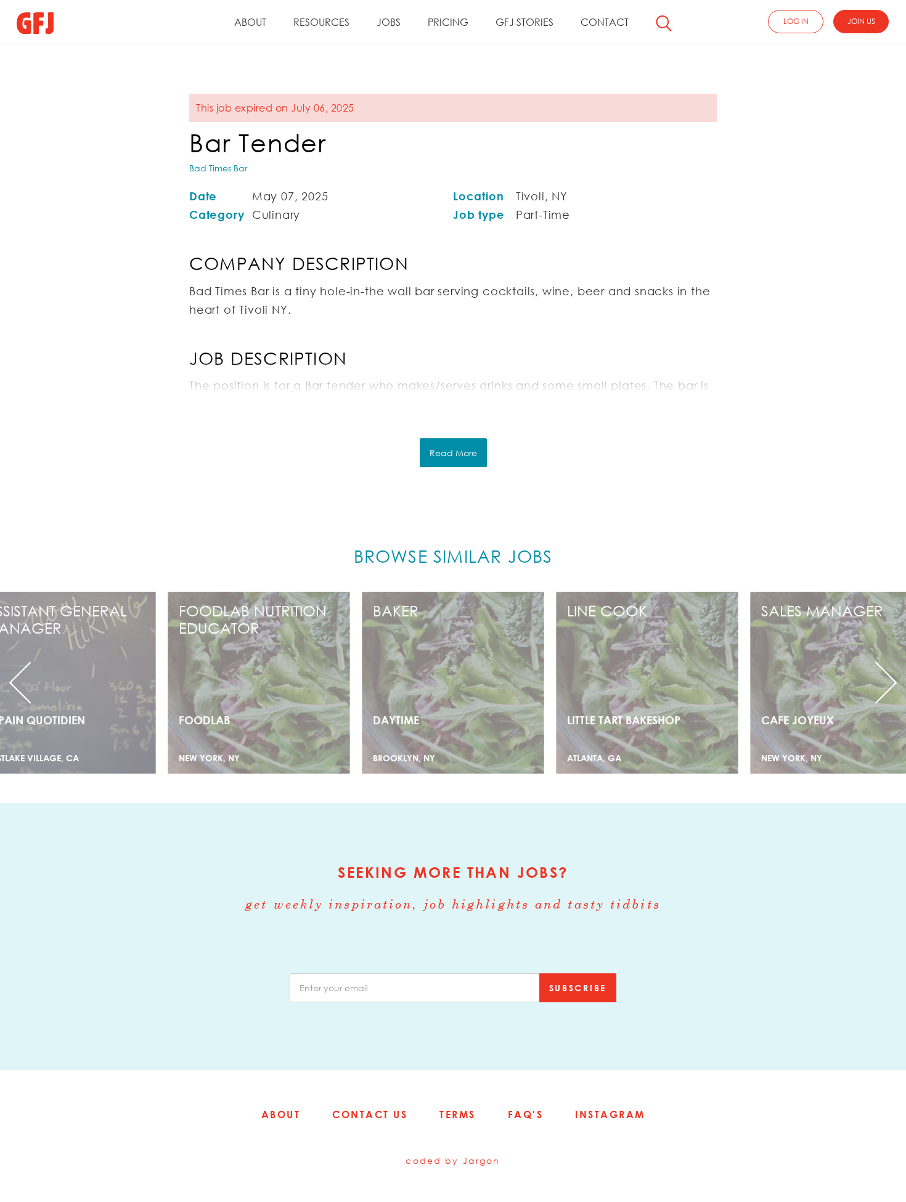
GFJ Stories (524, 22)
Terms (457, 1114)
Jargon (481, 1160)
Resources (321, 22)
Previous (68, 683)
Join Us (861, 21)
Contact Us (369, 1114)
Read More (453, 453)
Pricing (448, 22)
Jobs (389, 22)
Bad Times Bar (218, 168)
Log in (796, 21)
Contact (605, 22)
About (250, 22)
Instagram (610, 1114)
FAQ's (526, 1114)
